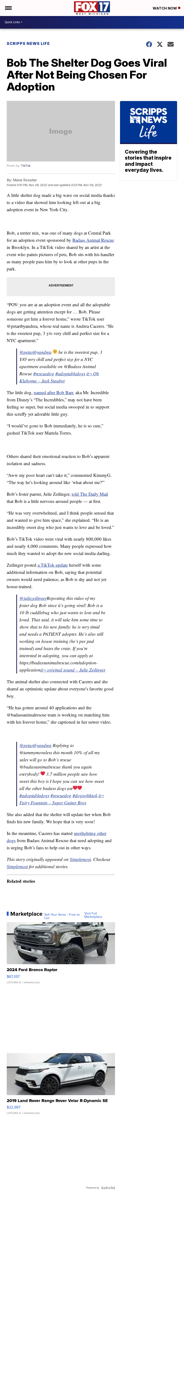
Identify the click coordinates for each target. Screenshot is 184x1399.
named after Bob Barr (53, 392)
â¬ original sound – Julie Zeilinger (72, 670)
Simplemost (80, 859)
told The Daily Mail (90, 494)
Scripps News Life (28, 43)
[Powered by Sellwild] (108, 1187)
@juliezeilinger (33, 598)
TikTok (26, 165)
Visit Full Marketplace (93, 915)
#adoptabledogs (70, 374)
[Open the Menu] (8, 8)
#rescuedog (43, 374)
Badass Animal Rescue (93, 240)
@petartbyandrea (35, 352)
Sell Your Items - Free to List (62, 916)
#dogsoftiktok (85, 795)
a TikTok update (53, 565)
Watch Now (165, 8)
